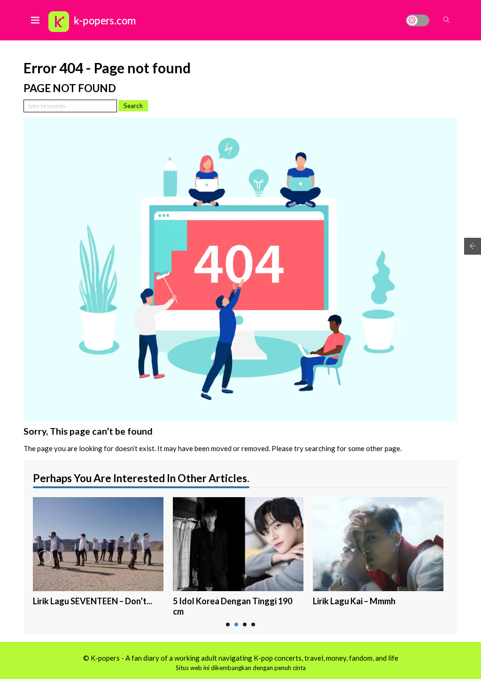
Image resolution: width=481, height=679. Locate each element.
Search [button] (133, 105)
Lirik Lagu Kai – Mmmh (354, 601)
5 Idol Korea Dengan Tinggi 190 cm (232, 606)
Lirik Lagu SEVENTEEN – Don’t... (92, 601)
